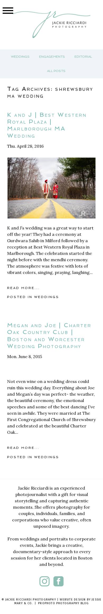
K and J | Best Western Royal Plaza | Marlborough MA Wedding (47, 125)
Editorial (83, 56)
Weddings (20, 56)
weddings (46, 297)
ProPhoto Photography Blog (63, 603)
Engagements (52, 56)
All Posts (56, 71)
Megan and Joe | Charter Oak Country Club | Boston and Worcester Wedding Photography (49, 335)
